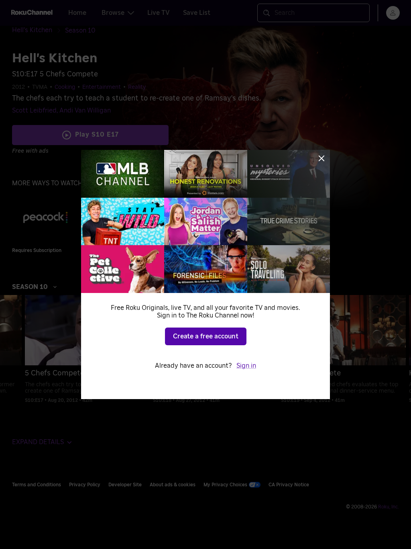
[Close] (321, 158)
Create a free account (205, 336)
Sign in (246, 366)
